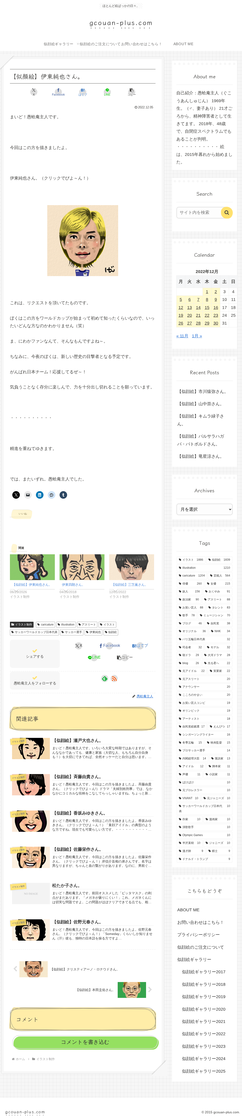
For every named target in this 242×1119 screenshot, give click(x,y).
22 (207, 315)
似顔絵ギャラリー (194, 959)
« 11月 (182, 336)
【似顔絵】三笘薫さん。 (130, 584)
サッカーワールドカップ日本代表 (36, 632)
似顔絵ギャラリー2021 (203, 1021)
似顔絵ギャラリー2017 (203, 971)
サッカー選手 (73, 632)
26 (180, 323)
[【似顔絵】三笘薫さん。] (131, 567)
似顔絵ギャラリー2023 (203, 1046)
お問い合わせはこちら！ (200, 922)
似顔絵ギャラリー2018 (203, 984)
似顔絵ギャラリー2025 (203, 1071)
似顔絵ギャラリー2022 (203, 1033)
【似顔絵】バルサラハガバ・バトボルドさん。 (200, 440)
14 (198, 307)
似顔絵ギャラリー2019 (203, 996)
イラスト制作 (23, 624)
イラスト (109, 624)
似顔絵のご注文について (200, 947)
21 (198, 315)
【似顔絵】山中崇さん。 (200, 403)
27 (189, 323)
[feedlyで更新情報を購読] (104, 678)
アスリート (89, 624)
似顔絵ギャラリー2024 (203, 1058)
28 (198, 323)
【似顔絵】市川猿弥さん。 (202, 391)
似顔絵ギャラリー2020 (203, 1009)
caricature (47, 624)
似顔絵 (112, 632)
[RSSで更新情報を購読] (114, 678)
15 (207, 307)
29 (207, 323)
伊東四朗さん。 (73, 584)
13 (189, 307)
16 (215, 307)
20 (189, 315)
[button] (131, 92)
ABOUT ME (188, 910)
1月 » (197, 336)
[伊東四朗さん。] (82, 567)
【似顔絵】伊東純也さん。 (32, 584)
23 (215, 315)
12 (180, 307)
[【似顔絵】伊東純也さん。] (32, 567)
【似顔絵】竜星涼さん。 (200, 456)
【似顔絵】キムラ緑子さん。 (200, 420)
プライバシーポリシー (198, 934)
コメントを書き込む (85, 1042)
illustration (67, 624)
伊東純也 (95, 632)
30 (215, 323)
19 (180, 315)
